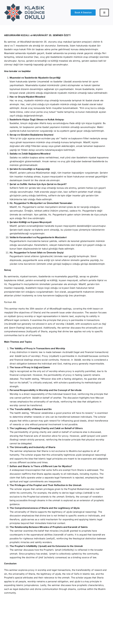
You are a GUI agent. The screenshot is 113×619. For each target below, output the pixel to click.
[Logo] (24, 4)
